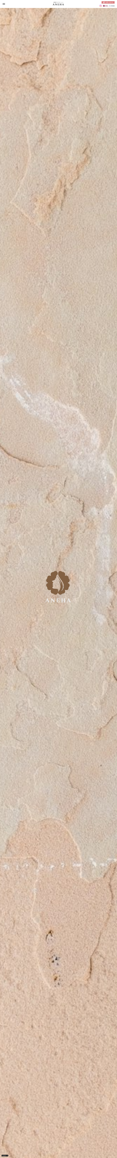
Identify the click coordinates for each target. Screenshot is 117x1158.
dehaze (3, 4)
